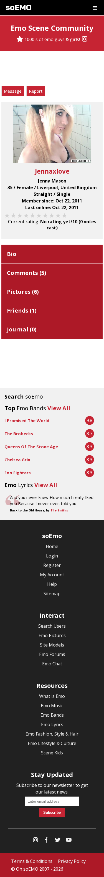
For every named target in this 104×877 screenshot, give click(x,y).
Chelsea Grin (17, 459)
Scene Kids (52, 753)
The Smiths (59, 510)
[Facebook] (46, 841)
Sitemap (52, 593)
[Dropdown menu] (95, 7)
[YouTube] (68, 841)
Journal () (22, 329)
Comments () (26, 273)
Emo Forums (52, 654)
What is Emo (52, 696)
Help (52, 584)
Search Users (52, 626)
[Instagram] (84, 39)
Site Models (52, 645)
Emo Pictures (52, 635)
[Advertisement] (52, 69)
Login (52, 556)
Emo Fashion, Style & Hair (52, 734)
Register (52, 565)
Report (35, 91)
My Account (52, 575)
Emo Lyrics (52, 724)
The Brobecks (18, 433)
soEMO (18, 7)
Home (52, 546)
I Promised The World (26, 420)
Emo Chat (52, 664)
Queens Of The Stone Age (31, 446)
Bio (11, 254)
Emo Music (52, 706)
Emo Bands (52, 715)
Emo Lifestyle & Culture (52, 743)
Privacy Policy (72, 861)
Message (13, 91)
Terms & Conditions (31, 861)
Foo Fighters (17, 472)
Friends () (22, 310)
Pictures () (23, 291)
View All (58, 408)
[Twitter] (57, 841)
